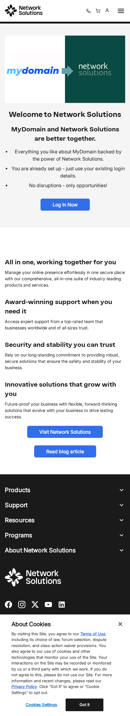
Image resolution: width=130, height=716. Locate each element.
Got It (85, 704)
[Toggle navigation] (119, 10)
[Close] (120, 624)
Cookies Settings (41, 704)
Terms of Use (92, 633)
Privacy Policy (24, 686)
